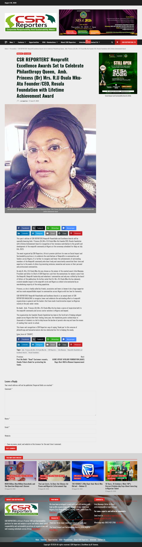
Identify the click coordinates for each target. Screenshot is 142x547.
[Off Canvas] (6, 42)
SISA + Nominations (49, 42)
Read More (36, 528)
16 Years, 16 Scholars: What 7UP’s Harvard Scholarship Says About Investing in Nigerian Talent (121, 471)
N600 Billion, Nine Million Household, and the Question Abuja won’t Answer (21, 471)
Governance (29, 476)
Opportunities (34, 42)
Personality (27, 53)
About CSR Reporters (68, 42)
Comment (8, 389)
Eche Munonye (62, 350)
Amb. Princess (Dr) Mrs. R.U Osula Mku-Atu (34, 350)
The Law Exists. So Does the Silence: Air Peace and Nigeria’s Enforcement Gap (54, 471)
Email (7, 427)
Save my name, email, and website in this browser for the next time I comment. (34, 444)
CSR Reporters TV (129, 42)
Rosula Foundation (34, 352)
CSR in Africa (10, 476)
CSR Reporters (52, 350)
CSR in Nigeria (20, 476)
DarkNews (85, 544)
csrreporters (24, 101)
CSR (109, 476)
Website (7, 435)
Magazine (19, 53)
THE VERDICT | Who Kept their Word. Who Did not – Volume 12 (88, 471)
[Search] (112, 42)
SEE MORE (120, 522)
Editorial (61, 476)
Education (114, 476)
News (11, 42)
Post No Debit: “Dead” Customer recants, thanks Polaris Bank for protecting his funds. (32, 360)
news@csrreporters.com (102, 518)
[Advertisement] (98, 22)
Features (21, 42)
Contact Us (94, 42)
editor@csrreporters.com (112, 515)
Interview (84, 41)
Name (7, 418)
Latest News (122, 476)
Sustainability (111, 478)
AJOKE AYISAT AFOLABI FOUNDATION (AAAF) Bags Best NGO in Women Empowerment (68, 359)
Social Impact (10, 478)
